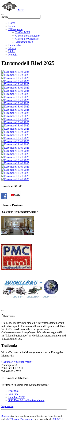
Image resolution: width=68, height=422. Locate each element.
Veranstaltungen (24, 41)
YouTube (13, 393)
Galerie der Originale (27, 38)
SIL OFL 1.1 (59, 419)
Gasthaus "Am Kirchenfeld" (17, 361)
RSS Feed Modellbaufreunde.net (26, 400)
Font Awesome (27, 419)
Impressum (7, 406)
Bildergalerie (15, 29)
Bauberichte (15, 45)
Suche (4, 16)
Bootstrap (6, 416)
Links (11, 51)
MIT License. (13, 419)
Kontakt (12, 54)
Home (11, 22)
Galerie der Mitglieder (27, 35)
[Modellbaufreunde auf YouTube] (15, 198)
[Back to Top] (2, 310)
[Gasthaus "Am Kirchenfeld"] (17, 233)
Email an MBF (16, 397)
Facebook (13, 390)
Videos (12, 48)
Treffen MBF (22, 32)
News (11, 26)
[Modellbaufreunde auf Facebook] (4, 198)
